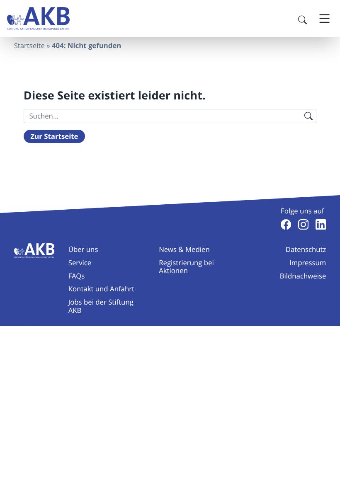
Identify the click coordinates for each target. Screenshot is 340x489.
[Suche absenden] (308, 116)
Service (80, 262)
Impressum (307, 262)
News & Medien (184, 249)
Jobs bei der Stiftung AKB (101, 306)
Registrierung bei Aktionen (186, 266)
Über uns (83, 249)
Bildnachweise (303, 276)
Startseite (29, 45)
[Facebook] (286, 224)
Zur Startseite (54, 136)
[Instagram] (303, 224)
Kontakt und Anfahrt (101, 288)
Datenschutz (306, 249)
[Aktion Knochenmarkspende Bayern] (38, 18)
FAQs (76, 276)
